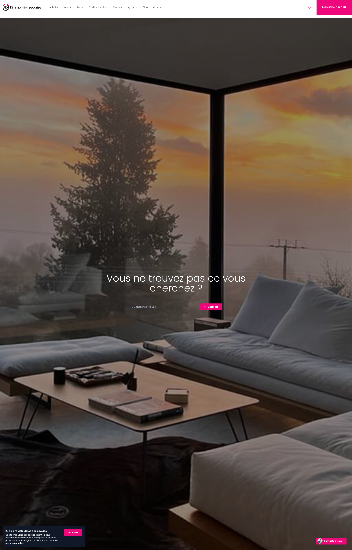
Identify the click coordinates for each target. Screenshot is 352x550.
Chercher (212, 306)
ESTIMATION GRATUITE (334, 7)
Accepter (73, 532)
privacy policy (16, 543)
